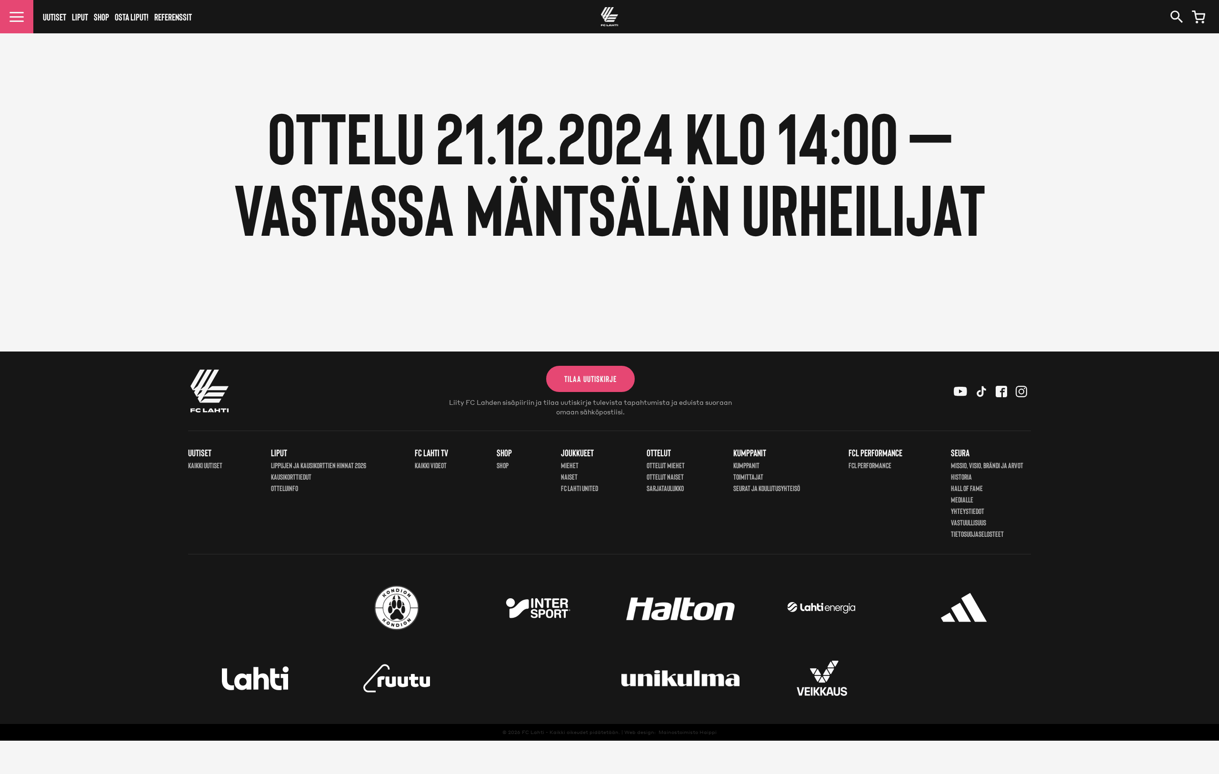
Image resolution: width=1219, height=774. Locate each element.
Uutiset (54, 16)
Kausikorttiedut (291, 476)
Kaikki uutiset (205, 465)
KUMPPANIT (746, 465)
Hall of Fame (967, 488)
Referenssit (173, 16)
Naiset (569, 476)
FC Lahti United (579, 488)
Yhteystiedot (967, 510)
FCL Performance (870, 465)
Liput (80, 16)
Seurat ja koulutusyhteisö (766, 488)
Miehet (570, 465)
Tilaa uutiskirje (590, 378)
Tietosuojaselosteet (977, 533)
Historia (961, 476)
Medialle (962, 499)
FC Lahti (533, 732)
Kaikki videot (431, 465)
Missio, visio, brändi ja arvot (987, 465)
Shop (101, 16)
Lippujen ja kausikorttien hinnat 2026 (318, 465)
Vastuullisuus (968, 522)
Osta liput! (132, 16)
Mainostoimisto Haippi (688, 732)
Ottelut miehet (666, 465)
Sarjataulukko (665, 488)
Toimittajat (748, 476)
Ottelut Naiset (665, 476)
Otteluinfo (284, 488)
